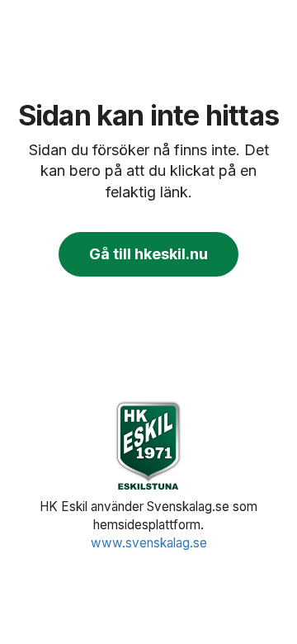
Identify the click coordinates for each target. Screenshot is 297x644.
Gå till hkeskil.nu (148, 254)
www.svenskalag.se (149, 543)
